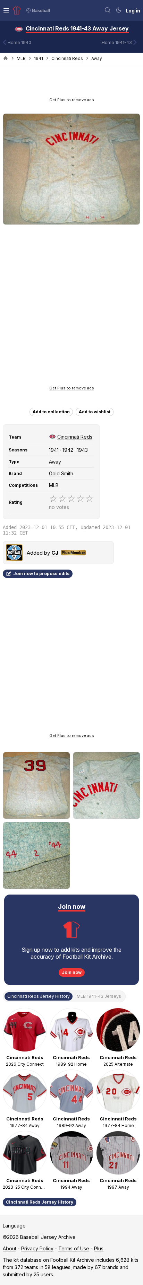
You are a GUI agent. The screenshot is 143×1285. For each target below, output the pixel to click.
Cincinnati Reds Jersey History (39, 1202)
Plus (98, 1248)
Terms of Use (73, 1248)
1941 (38, 58)
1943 (82, 450)
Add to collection (51, 411)
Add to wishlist (94, 411)
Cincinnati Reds (67, 58)
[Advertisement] (71, 82)
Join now (72, 972)
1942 (67, 450)
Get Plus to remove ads (71, 99)
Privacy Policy (37, 1248)
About (9, 1248)
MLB (21, 58)
